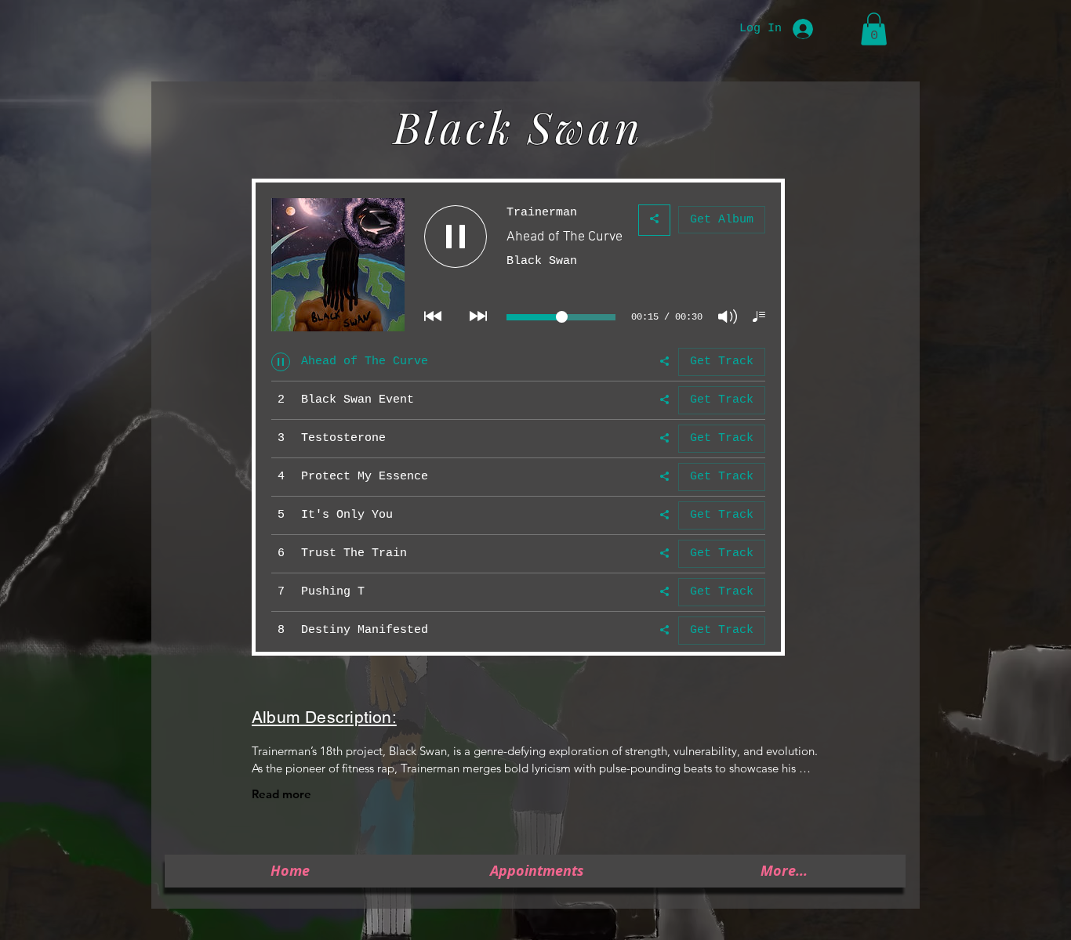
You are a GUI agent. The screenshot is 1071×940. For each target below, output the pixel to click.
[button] (874, 29)
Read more (281, 793)
